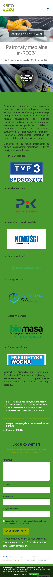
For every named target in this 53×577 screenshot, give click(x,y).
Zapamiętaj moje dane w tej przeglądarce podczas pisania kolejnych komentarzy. (25, 522)
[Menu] (49, 8)
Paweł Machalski (21, 60)
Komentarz (8, 460)
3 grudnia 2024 (41, 60)
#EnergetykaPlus (13, 402)
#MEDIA (9, 407)
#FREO (43, 402)
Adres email (8, 497)
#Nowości (18, 407)
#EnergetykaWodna (30, 402)
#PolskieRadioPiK (14, 410)
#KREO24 (25, 405)
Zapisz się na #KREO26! (26, 33)
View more (23, 571)
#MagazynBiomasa (38, 405)
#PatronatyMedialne (33, 407)
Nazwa (6, 484)
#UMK (41, 410)
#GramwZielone (13, 405)
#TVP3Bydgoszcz (30, 410)
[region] (26, 29)
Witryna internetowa (11, 509)
